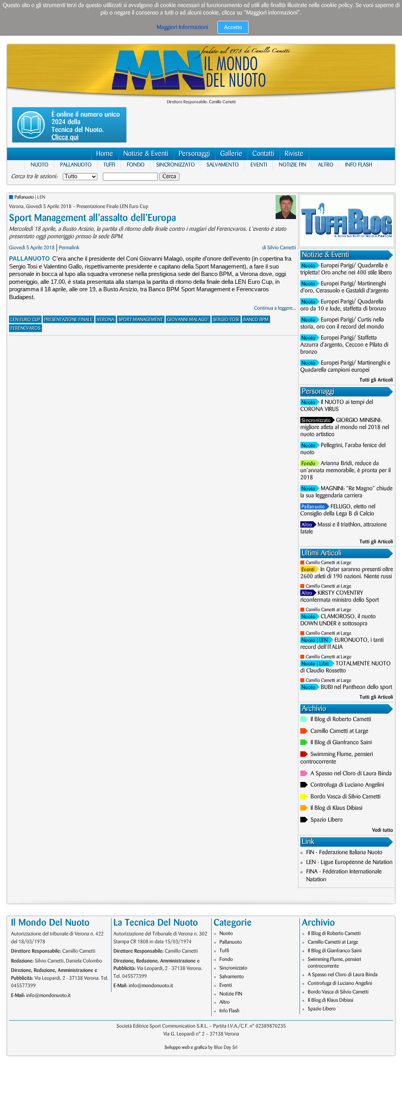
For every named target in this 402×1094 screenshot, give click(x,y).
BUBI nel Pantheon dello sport (356, 687)
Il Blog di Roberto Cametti (341, 719)
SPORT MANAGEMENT (141, 320)
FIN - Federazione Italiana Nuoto (344, 852)
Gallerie (231, 154)
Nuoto (39, 164)
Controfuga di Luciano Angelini (347, 785)
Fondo (135, 164)
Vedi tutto (382, 830)
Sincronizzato (175, 164)
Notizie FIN (292, 164)
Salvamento (222, 164)
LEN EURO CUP (25, 320)
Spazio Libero (327, 820)
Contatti (263, 154)
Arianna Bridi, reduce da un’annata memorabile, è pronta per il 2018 (345, 470)
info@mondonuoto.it (48, 995)
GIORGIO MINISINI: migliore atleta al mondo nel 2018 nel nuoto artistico (344, 427)
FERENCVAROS (25, 328)
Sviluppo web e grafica (185, 1047)
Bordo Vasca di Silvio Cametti (345, 797)
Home (104, 154)
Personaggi (194, 154)
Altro (325, 164)
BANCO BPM (256, 320)
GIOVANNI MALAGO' (188, 320)
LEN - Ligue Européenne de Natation (349, 862)
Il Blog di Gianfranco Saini (341, 742)
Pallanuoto (75, 164)
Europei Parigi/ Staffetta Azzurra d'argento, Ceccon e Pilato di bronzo (344, 345)
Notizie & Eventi (145, 154)
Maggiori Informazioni (182, 27)
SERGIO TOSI (226, 320)
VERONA (105, 320)
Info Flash (358, 164)
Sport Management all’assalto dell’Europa (92, 218)
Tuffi (109, 164)
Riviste (294, 154)
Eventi (258, 164)
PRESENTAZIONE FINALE (68, 320)
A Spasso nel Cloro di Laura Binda (351, 773)
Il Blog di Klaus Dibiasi (336, 808)
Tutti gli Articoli (376, 380)
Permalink (69, 247)
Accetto (233, 27)
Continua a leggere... (275, 308)
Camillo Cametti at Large (328, 563)
